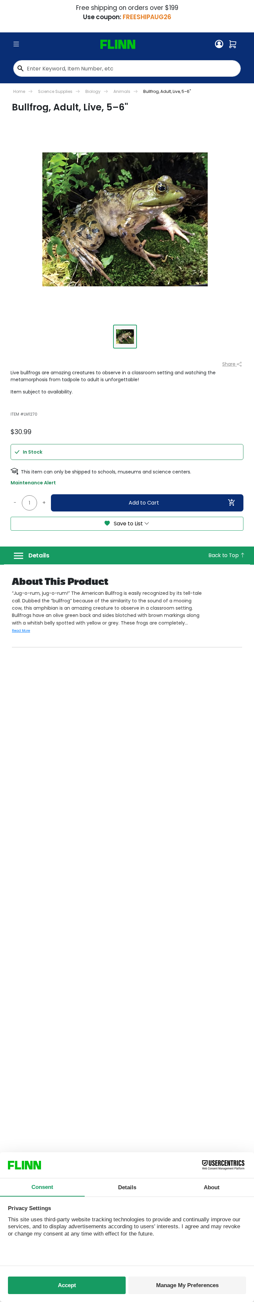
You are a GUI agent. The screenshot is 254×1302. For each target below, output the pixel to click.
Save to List (128, 523)
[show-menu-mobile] (16, 44)
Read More (21, 630)
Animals (121, 91)
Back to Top (224, 555)
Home (19, 91)
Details (38, 555)
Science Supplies (55, 91)
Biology (93, 91)
